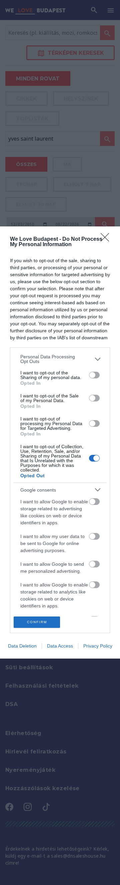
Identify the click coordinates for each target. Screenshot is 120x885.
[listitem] (60, 359)
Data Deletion (22, 646)
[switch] (94, 375)
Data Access (60, 646)
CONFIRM (37, 622)
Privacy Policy (97, 646)
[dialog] (60, 442)
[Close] (107, 239)
